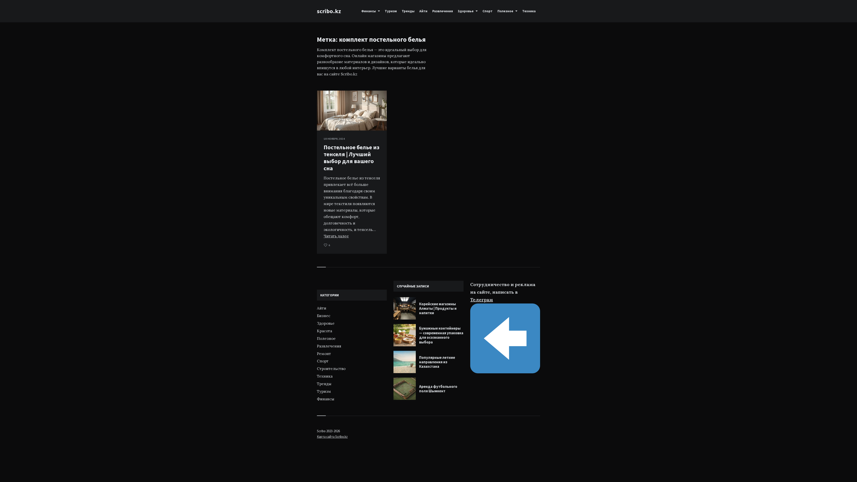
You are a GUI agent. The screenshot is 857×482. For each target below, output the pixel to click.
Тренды (408, 11)
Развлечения (442, 11)
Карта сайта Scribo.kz (332, 436)
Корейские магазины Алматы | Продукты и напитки (438, 308)
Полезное (505, 11)
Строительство (331, 368)
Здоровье (466, 11)
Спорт (488, 11)
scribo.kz (329, 11)
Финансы (368, 11)
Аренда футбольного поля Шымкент (438, 388)
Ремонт (324, 353)
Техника (529, 11)
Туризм (391, 11)
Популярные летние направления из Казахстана (437, 362)
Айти (423, 11)
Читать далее (336, 236)
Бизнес (323, 315)
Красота (324, 330)
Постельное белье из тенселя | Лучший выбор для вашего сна (351, 157)
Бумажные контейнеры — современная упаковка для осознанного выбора (441, 335)
